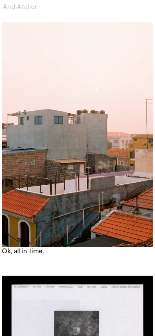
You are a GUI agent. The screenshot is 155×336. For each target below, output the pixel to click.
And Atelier (20, 6)
